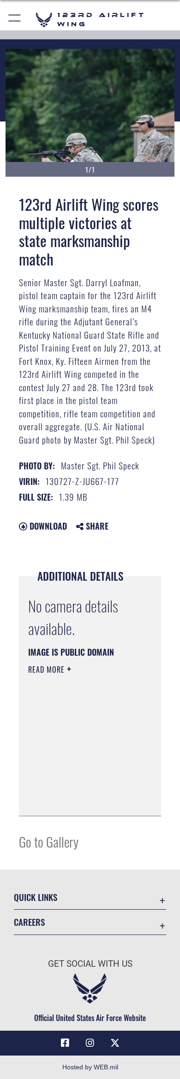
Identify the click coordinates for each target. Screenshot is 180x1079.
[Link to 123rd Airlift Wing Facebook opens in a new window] (65, 1043)
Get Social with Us (90, 963)
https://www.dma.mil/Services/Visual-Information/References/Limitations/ (84, 799)
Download (47, 526)
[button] (15, 19)
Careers (29, 922)
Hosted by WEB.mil (90, 1067)
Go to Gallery (48, 841)
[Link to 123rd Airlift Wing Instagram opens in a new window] (90, 1043)
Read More (47, 669)
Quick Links (35, 897)
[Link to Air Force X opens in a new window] (115, 1043)
